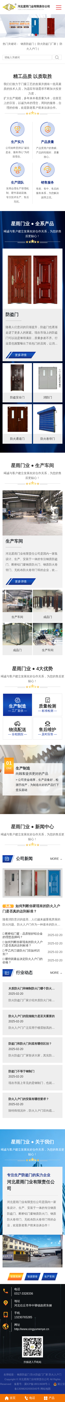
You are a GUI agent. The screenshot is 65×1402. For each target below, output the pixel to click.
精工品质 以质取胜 (32, 76)
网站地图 (45, 1388)
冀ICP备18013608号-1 (37, 1384)
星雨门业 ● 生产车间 (32, 465)
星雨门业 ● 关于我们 (32, 1142)
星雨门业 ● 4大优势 (32, 668)
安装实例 (15, 1276)
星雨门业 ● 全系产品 (32, 223)
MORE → (56, 858)
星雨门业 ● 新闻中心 (32, 826)
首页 (13, 1397)
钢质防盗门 (27, 43)
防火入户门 (55, 1374)
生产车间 (49, 1276)
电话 (32, 1397)
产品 (52, 1397)
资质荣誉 (32, 1276)
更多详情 (21, 355)
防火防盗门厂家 (46, 43)
